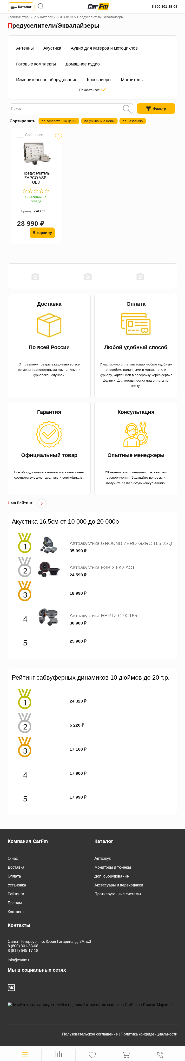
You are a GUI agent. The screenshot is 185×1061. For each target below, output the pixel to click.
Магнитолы (132, 79)
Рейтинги (16, 894)
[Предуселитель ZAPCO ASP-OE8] (36, 154)
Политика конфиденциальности (149, 1034)
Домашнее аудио (83, 64)
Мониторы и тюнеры (112, 867)
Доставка (16, 867)
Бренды (15, 903)
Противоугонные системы (117, 894)
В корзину (42, 233)
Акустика (52, 48)
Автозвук (102, 858)
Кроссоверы (99, 79)
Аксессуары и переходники (118, 885)
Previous (10, 276)
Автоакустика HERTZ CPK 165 (103, 615)
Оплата (14, 876)
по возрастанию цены (59, 121)
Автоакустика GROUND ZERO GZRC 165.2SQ (121, 543)
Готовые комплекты (36, 64)
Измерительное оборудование (46, 79)
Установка (17, 885)
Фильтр (159, 109)
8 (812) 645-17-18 (23, 951)
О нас (13, 858)
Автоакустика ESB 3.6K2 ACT (102, 567)
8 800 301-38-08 (164, 6)
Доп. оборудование (111, 876)
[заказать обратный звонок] (160, 1055)
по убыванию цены (99, 121)
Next (174, 276)
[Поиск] (126, 109)
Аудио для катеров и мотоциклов (104, 48)
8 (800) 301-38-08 (23, 946)
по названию (133, 121)
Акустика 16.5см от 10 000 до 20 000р (65, 521)
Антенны (25, 48)
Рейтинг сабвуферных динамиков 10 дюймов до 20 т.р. (91, 677)
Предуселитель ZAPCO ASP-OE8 (36, 177)
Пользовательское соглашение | (91, 1034)
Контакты (16, 912)
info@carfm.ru (20, 960)
